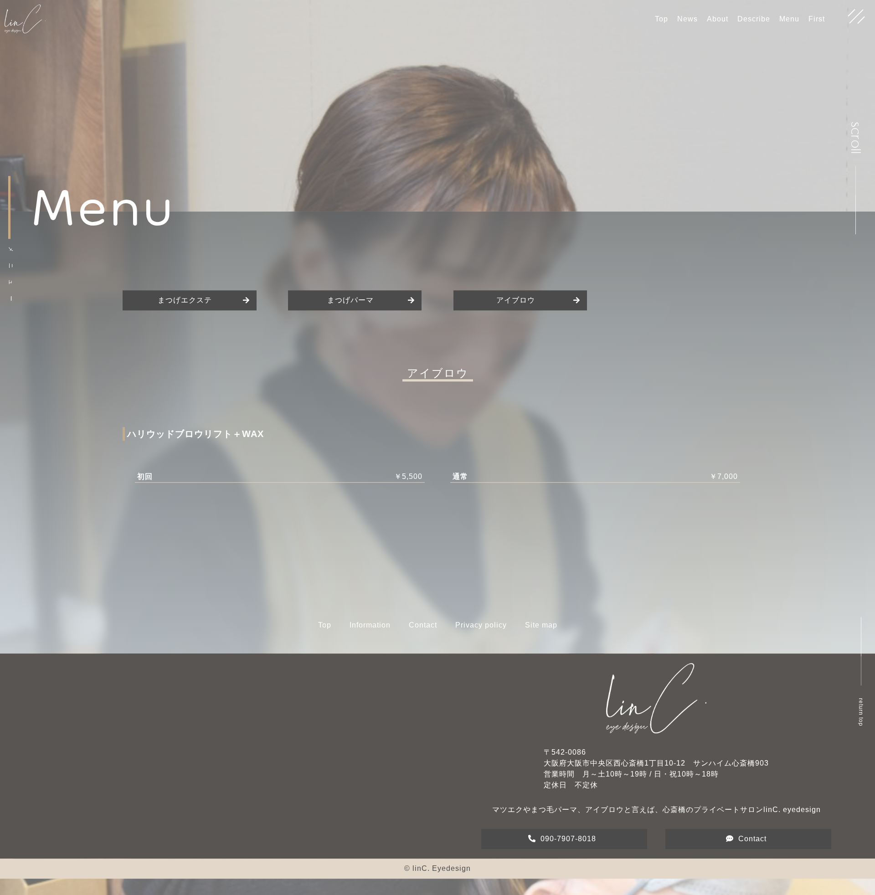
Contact (423, 630)
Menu (789, 19)
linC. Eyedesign (441, 874)
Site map (541, 630)
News (687, 19)
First (816, 19)
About (717, 19)
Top (661, 19)
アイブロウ (515, 305)
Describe (753, 19)
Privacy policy (481, 630)
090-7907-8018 (568, 845)
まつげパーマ (350, 305)
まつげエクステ (185, 305)
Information (370, 630)
